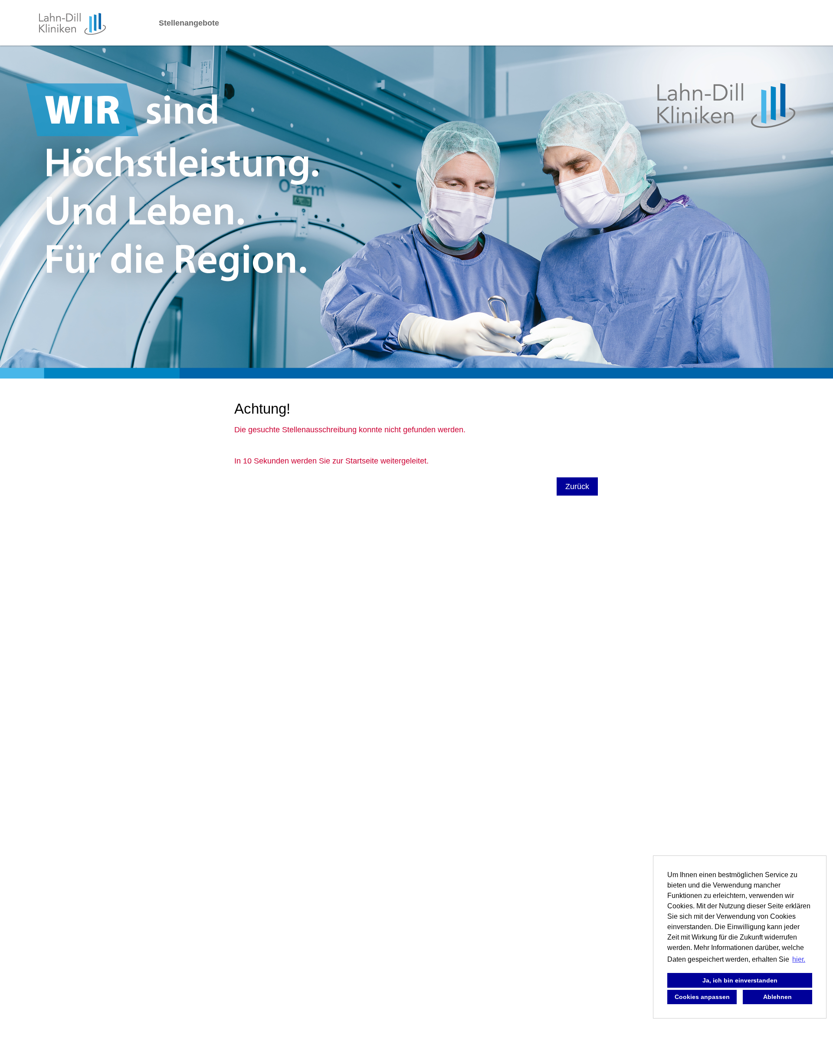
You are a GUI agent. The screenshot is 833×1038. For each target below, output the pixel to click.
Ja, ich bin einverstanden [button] (739, 980)
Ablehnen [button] (777, 996)
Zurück (577, 486)
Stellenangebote (189, 23)
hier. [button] (798, 959)
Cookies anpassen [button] (702, 996)
